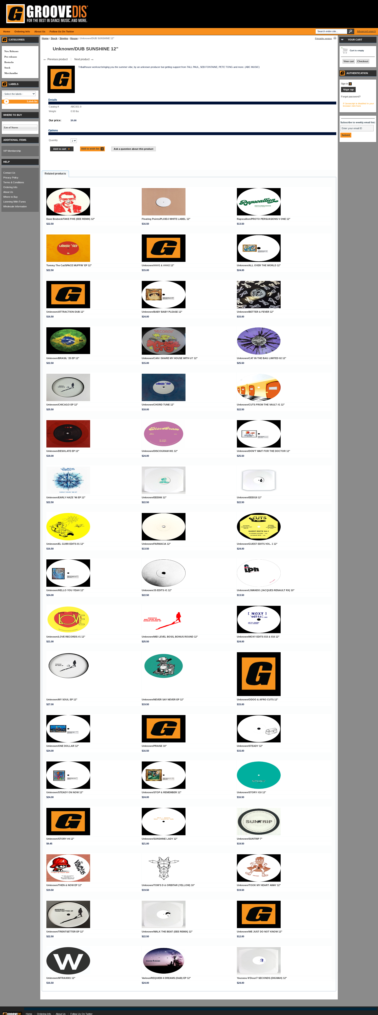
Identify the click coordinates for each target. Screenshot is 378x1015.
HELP (6, 161)
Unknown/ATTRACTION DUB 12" (65, 311)
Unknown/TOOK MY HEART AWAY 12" (259, 885)
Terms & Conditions (13, 182)
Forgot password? (350, 96)
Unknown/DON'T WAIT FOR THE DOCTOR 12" (263, 451)
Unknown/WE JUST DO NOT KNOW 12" (259, 931)
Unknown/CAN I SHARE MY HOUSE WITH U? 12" (170, 358)
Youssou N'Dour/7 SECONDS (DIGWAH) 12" (262, 978)
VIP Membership (12, 151)
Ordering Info (10, 187)
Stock (54, 38)
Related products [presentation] (55, 173)
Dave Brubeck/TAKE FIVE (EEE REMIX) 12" (70, 219)
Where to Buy (10, 197)
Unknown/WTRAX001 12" (60, 978)
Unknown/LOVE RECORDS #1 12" (65, 636)
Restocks (9, 62)
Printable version (323, 38)
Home (45, 38)
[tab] (55, 174)
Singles (64, 38)
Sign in (345, 83)
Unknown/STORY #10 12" (251, 792)
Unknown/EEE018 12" (249, 497)
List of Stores (11, 127)
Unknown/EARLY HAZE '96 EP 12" (65, 497)
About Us (8, 192)
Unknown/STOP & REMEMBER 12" (161, 792)
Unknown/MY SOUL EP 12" (61, 699)
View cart (348, 61)
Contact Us (9, 172)
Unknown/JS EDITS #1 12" (157, 590)
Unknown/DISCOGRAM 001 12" (160, 451)
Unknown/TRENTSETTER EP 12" (65, 931)
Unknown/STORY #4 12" (60, 838)
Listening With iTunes (14, 201)
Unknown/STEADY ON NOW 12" (64, 792)
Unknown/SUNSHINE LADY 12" (159, 838)
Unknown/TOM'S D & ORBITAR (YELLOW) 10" (168, 885)
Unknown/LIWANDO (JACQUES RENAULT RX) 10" (265, 590)
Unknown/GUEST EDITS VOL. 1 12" (257, 544)
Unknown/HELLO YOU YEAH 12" (65, 590)
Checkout (362, 61)
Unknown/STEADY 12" (250, 746)
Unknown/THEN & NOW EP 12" (64, 885)
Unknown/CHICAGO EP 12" (62, 404)
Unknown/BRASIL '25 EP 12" (62, 358)
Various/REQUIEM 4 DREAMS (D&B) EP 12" (166, 978)
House (74, 38)
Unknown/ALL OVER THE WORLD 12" (259, 265)
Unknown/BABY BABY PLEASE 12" (162, 311)
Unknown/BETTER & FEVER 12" (255, 311)
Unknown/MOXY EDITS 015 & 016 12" (258, 636)
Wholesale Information (15, 206)
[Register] (348, 91)
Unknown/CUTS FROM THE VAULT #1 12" (261, 404)
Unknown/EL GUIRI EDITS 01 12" (65, 544)
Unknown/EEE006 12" (154, 497)
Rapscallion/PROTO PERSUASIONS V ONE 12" (263, 219)
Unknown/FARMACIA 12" (156, 544)
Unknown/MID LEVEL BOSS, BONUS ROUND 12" (170, 636)
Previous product (55, 59)
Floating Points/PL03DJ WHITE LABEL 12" (166, 219)
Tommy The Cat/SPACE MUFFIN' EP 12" (69, 265)
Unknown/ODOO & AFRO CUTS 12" (257, 699)
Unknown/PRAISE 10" (154, 746)
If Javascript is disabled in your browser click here (358, 104)
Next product (84, 59)
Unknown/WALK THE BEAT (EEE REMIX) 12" (167, 931)
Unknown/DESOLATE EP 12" (62, 451)
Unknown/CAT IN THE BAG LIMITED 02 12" (261, 358)
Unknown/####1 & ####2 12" (158, 265)
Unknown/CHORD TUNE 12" (158, 404)
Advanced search (366, 31)
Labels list (32, 101)
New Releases (11, 51)
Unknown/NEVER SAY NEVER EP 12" (163, 699)
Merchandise (11, 73)
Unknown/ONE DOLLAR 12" (62, 746)
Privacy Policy (10, 177)
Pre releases (10, 56)
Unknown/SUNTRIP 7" (249, 838)
